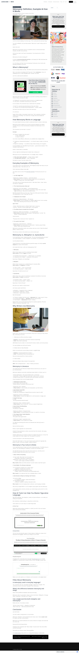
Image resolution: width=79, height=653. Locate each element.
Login (75, 1)
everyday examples (30, 171)
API (63, 1)
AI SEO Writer (55, 114)
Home (14, 13)
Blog (16, 13)
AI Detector (45, 1)
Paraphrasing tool (36, 559)
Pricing (61, 1)
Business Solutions (56, 1)
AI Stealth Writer (55, 116)
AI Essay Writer (16, 530)
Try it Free (71, 1)
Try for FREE (35, 92)
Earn (66, 1)
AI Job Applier (55, 96)
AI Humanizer (50, 1)
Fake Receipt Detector (56, 105)
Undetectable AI (17, 633)
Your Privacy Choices (70, 651)
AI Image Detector (56, 103)
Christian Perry (15, 14)
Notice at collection (60, 651)
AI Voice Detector (55, 101)
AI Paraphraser (55, 98)
